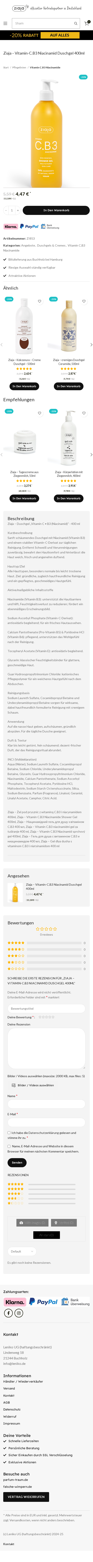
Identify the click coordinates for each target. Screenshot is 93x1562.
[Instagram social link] (18, 1313)
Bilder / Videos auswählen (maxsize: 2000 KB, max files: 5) (46, 1076)
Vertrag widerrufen (26, 1497)
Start (6, 67)
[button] (24, 386)
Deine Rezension (19, 1024)
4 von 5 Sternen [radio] (49, 1017)
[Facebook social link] (8, 1313)
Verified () (66, 1223)
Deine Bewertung (21, 1017)
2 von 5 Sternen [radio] (43, 1017)
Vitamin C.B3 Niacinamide (45, 67)
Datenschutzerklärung (44, 1133)
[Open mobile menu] (5, 23)
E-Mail (13, 1114)
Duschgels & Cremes (51, 245)
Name (13, 1096)
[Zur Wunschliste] (39, 301)
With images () (34, 1223)
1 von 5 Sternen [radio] (40, 1017)
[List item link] (46, 1381)
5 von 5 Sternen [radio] (53, 1017)
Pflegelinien (19, 67)
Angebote (28, 245)
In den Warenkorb (56, 210)
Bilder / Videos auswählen (36, 1085)
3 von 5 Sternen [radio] (46, 1017)
